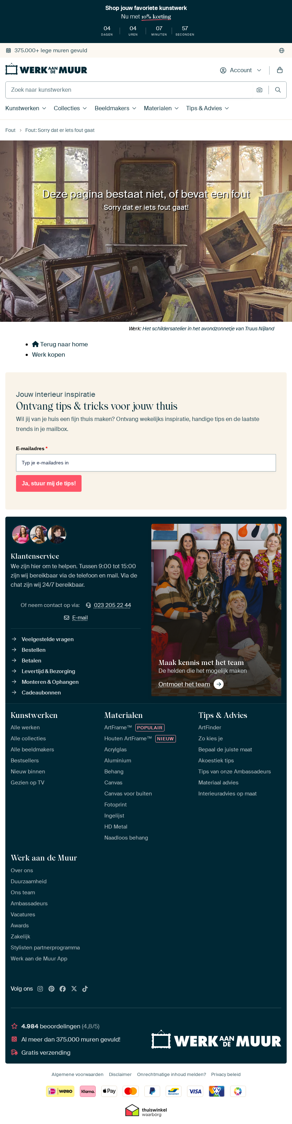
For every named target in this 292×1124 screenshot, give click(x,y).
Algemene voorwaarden (78, 1074)
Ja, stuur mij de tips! (49, 483)
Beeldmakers (112, 108)
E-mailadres (31, 448)
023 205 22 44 (112, 605)
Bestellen (34, 650)
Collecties (67, 108)
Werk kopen (48, 354)
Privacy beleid (226, 1074)
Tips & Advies (204, 108)
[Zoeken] (278, 90)
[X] (74, 989)
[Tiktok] (85, 989)
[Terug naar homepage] (46, 69)
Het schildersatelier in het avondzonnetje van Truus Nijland (208, 328)
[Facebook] (63, 989)
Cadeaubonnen (41, 692)
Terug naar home (63, 344)
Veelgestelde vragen (48, 639)
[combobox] (129, 90)
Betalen (31, 660)
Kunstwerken (22, 108)
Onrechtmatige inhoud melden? (171, 1074)
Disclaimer (120, 1074)
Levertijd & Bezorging (48, 671)
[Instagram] (40, 989)
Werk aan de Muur (44, 857)
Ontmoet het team (184, 684)
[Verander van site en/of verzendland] (282, 50)
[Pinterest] (52, 989)
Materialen (158, 108)
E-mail (80, 617)
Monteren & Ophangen (50, 682)
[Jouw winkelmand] (280, 70)
